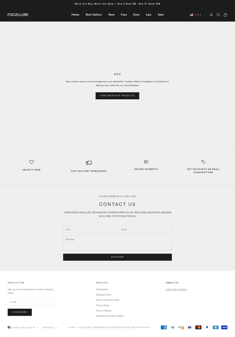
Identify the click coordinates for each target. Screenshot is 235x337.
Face (124, 14)
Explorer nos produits (117, 95)
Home (75, 14)
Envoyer (117, 257)
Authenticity (102, 289)
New (111, 14)
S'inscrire (19, 312)
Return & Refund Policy (107, 299)
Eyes (136, 14)
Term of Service (103, 310)
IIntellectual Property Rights (110, 315)
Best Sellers (94, 14)
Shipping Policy (103, 294)
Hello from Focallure (176, 289)
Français (48, 327)
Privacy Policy (103, 305)
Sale (161, 14)
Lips (148, 14)
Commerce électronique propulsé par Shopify (121, 327)
